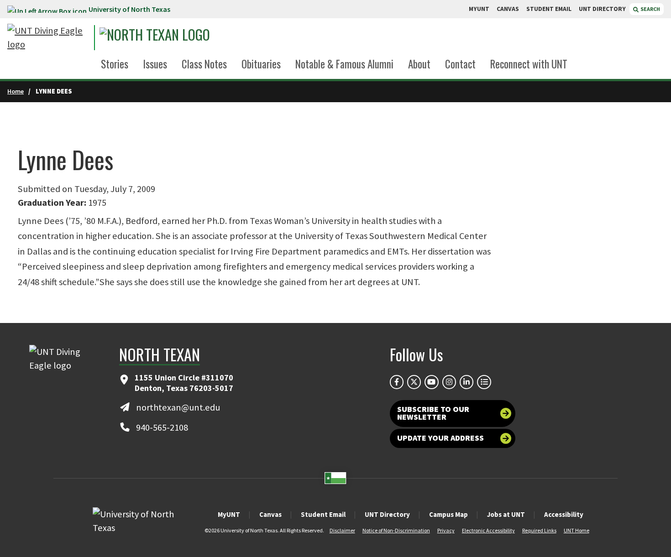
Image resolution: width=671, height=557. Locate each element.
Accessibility (563, 514)
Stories (114, 64)
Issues (155, 64)
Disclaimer (342, 530)
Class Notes (204, 64)
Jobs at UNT (506, 514)
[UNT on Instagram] (449, 382)
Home (15, 91)
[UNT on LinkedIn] (466, 382)
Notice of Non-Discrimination (396, 530)
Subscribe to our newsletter (433, 413)
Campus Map (448, 514)
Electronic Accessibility (488, 530)
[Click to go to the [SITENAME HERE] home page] (48, 38)
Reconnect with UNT (528, 64)
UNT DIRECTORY (602, 9)
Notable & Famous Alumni (344, 64)
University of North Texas (129, 9)
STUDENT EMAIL (548, 9)
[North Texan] (183, 38)
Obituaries (261, 64)
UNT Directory (387, 514)
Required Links (539, 530)
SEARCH (650, 8)
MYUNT (479, 9)
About (419, 64)
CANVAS (508, 9)
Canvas (270, 514)
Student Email (323, 514)
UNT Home (576, 530)
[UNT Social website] (484, 382)
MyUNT (229, 514)
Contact (460, 64)
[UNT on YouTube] (431, 382)
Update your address (440, 438)
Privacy (446, 530)
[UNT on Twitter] (414, 382)
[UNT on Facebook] (397, 382)
